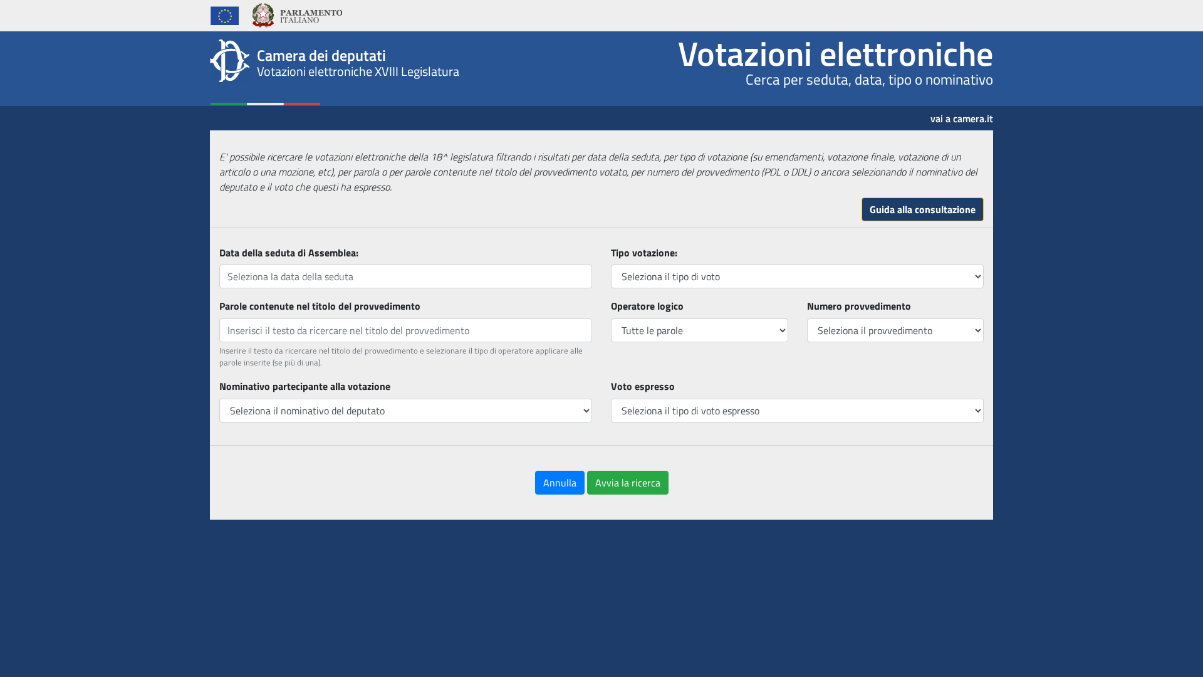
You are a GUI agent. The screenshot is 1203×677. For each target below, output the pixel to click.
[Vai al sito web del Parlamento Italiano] (296, 13)
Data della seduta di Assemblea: (288, 252)
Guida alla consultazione (923, 209)
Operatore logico (647, 305)
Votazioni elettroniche (835, 53)
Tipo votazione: (644, 252)
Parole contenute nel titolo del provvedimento (319, 305)
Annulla (559, 482)
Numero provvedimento (859, 305)
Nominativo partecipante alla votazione (304, 386)
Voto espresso (643, 386)
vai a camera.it (961, 114)
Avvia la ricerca (627, 482)
